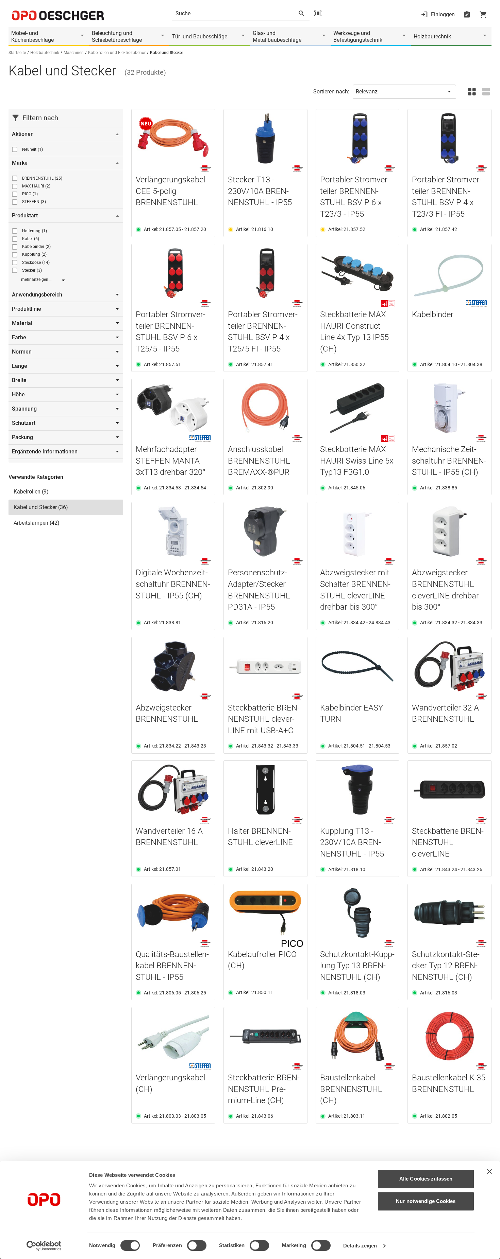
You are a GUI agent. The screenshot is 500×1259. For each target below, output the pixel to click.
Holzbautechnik (432, 36)
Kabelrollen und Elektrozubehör (117, 52)
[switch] (196, 1245)
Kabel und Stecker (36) (41, 507)
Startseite (17, 52)
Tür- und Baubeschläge (199, 36)
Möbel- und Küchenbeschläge (32, 36)
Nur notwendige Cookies (425, 1201)
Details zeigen (360, 1245)
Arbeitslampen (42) (37, 523)
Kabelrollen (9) (31, 491)
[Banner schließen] (489, 1171)
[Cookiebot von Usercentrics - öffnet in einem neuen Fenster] (44, 1246)
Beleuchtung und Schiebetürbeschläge (117, 36)
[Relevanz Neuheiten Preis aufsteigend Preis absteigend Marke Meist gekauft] (404, 92)
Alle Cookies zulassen (425, 1179)
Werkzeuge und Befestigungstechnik (357, 36)
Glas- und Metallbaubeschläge (277, 36)
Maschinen (74, 52)
